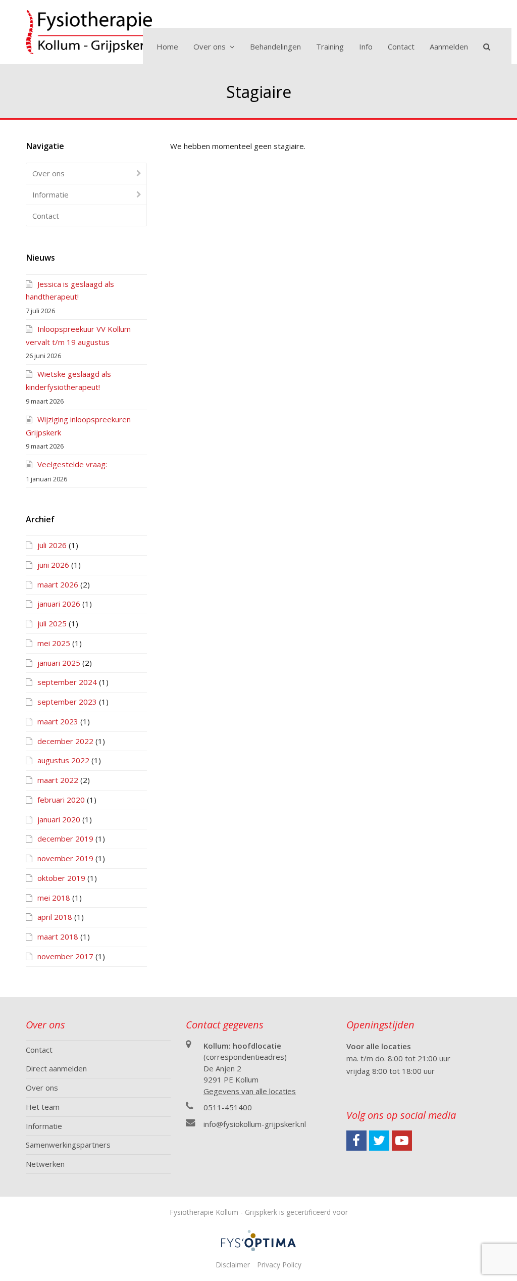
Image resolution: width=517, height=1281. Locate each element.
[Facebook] (356, 1140)
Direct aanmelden (56, 1068)
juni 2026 (53, 565)
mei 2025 (53, 643)
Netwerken (45, 1164)
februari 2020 (61, 800)
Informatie (50, 194)
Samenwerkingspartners (68, 1145)
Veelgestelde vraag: (72, 464)
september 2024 (67, 682)
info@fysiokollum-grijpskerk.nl (254, 1124)
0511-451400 (227, 1107)
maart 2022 (57, 780)
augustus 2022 (63, 760)
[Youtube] (402, 1140)
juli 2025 (52, 623)
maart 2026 (57, 584)
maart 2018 (57, 936)
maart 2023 (57, 721)
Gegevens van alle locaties (249, 1091)
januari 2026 (58, 604)
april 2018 (54, 917)
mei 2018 (53, 898)
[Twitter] (379, 1140)
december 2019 (65, 838)
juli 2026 (52, 545)
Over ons (48, 173)
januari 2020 (58, 819)
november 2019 (65, 858)
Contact (45, 216)
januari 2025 (58, 663)
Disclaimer (233, 1264)
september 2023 (67, 702)
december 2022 (65, 741)
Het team (43, 1107)
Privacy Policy (279, 1264)
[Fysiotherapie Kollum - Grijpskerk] (89, 31)
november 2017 (65, 956)
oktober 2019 (61, 878)
